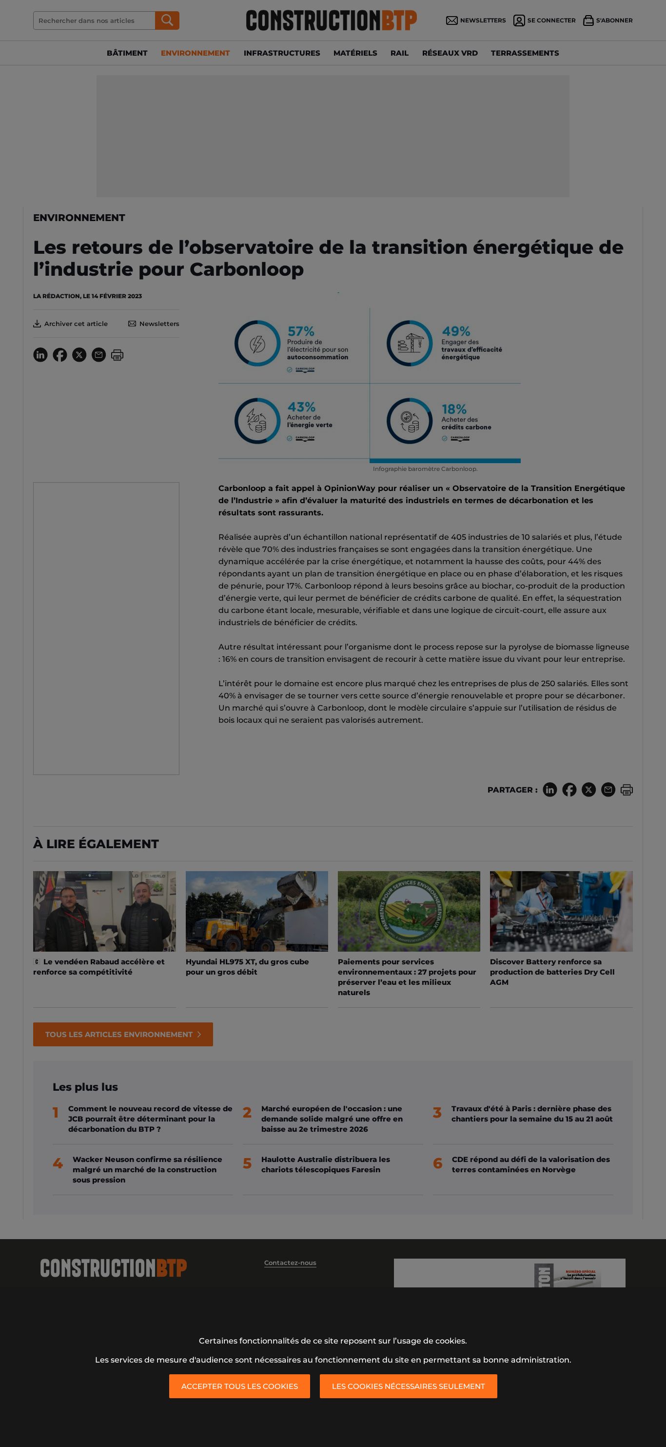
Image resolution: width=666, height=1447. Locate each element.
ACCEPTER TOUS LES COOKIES (239, 1386)
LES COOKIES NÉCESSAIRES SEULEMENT (408, 1386)
